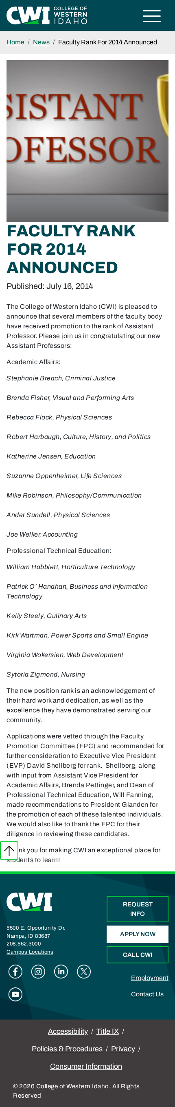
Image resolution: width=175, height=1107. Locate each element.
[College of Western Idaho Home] (47, 14)
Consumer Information (86, 1066)
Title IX (107, 1031)
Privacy (123, 1049)
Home (15, 42)
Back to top (9, 850)
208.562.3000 (24, 944)
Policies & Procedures (67, 1049)
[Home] (29, 901)
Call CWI (137, 955)
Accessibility (68, 1031)
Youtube (15, 994)
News (41, 42)
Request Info (138, 909)
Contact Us (147, 994)
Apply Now (137, 934)
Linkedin (61, 971)
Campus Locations (30, 952)
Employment (149, 977)
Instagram (38, 971)
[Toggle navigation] (152, 17)
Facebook (15, 971)
